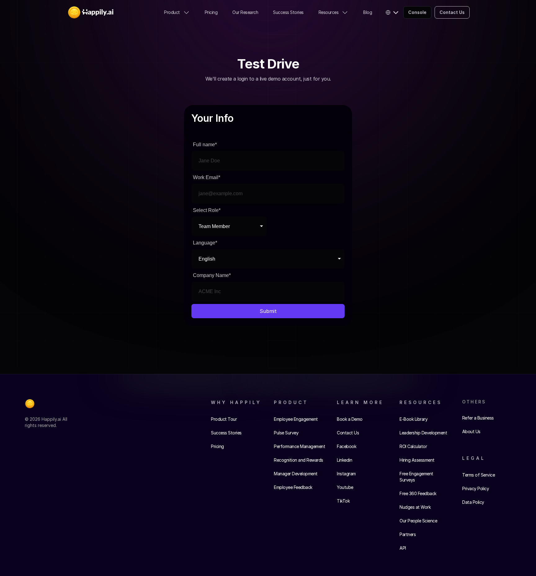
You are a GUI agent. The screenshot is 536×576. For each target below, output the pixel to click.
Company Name (212, 275)
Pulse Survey (286, 432)
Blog (367, 12)
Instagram (346, 473)
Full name (205, 144)
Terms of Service (478, 474)
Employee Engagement (296, 419)
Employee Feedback (293, 487)
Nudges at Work (415, 507)
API (403, 548)
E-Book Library (413, 419)
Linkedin (344, 460)
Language (205, 242)
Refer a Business (478, 417)
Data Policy (473, 502)
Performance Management (299, 446)
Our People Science (418, 520)
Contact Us (348, 432)
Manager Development (296, 473)
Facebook (346, 446)
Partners (408, 534)
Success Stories (288, 12)
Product (172, 12)
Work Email (206, 177)
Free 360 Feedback (418, 493)
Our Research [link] (245, 12)
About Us (471, 431)
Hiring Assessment (417, 460)
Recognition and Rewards (298, 460)
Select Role (207, 210)
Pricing (211, 12)
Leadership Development (423, 432)
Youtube (345, 487)
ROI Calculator (413, 446)
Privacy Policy (475, 488)
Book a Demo (350, 419)
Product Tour (224, 419)
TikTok (343, 500)
